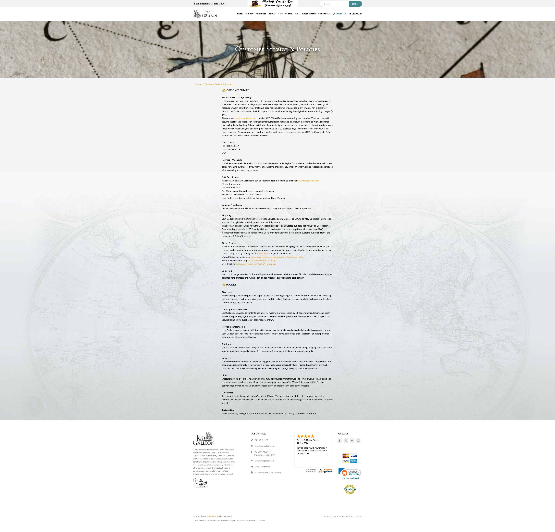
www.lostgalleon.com (308, 180)
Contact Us (324, 14)
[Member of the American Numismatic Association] (200, 482)
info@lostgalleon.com (245, 118)
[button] (349, 474)
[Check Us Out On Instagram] (358, 440)
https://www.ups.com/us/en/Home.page (256, 263)
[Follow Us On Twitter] (346, 440)
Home (240, 14)
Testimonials (285, 14)
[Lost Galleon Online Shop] (205, 13)
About (272, 14)
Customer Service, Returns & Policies (338, 516)
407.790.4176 (341, 14)
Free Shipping (209, 3)
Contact (359, 516)
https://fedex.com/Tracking (261, 260)
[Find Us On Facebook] (339, 440)
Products (261, 14)
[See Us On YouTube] (352, 440)
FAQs (297, 14)
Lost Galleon (211, 516)
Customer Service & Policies (218, 84)
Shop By (249, 14)
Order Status (309, 14)
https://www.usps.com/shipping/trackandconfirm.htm (277, 256)
